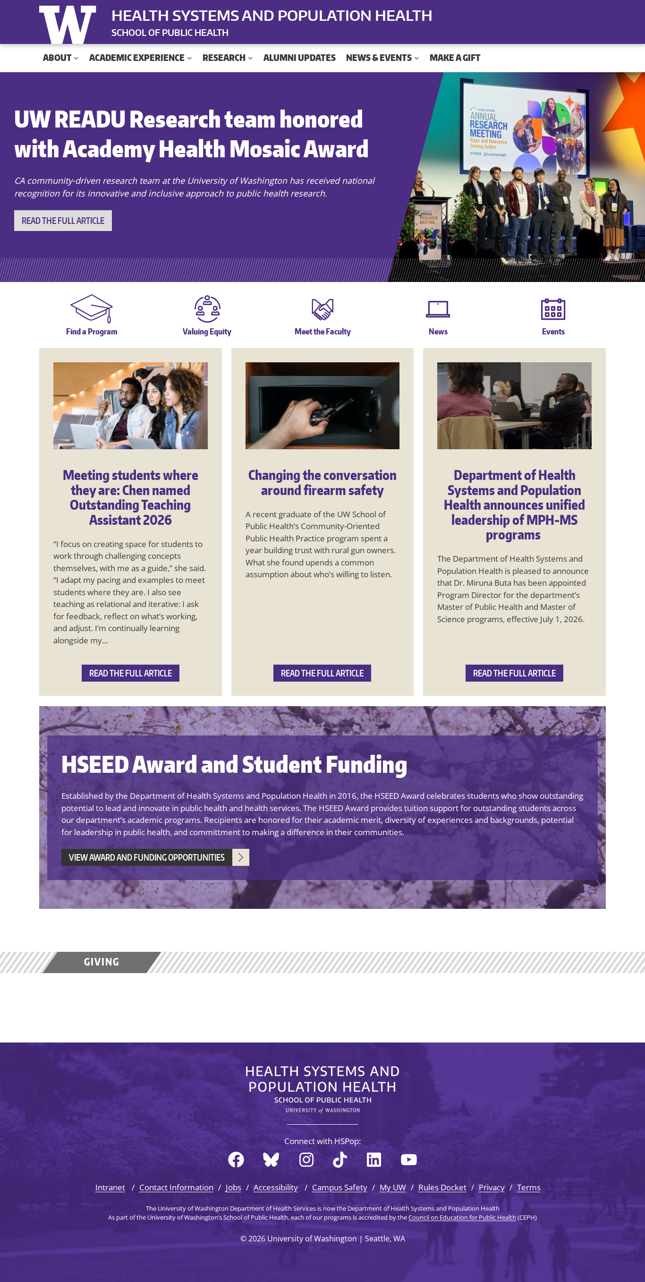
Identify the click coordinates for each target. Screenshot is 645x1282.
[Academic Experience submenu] (189, 57)
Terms (529, 1187)
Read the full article (63, 220)
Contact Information (176, 1187)
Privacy (492, 1187)
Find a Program (92, 331)
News (438, 331)
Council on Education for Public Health (462, 1217)
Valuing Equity (207, 331)
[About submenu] (76, 57)
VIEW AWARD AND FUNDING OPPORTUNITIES (147, 857)
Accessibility (276, 1187)
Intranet (110, 1187)
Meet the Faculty (323, 331)
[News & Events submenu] (416, 57)
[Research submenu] (250, 57)
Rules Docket (442, 1187)
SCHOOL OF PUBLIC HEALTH (170, 32)
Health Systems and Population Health (272, 15)
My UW (393, 1187)
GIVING (101, 961)
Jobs (233, 1187)
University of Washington (70, 22)
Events (553, 331)
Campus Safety (339, 1187)
